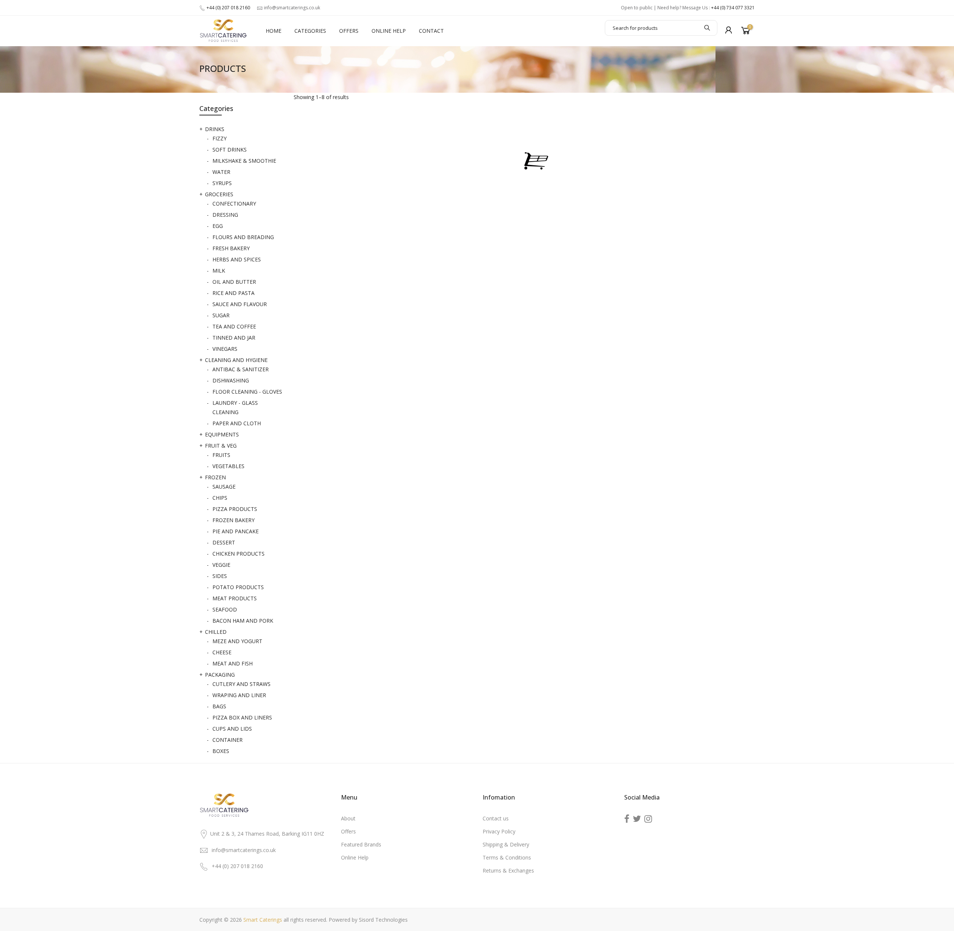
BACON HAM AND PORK (242, 620)
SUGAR (221, 315)
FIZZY (219, 138)
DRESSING (225, 214)
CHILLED (216, 631)
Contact (431, 30)
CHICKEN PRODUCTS (238, 553)
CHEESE (221, 652)
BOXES (220, 750)
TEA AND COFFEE (234, 326)
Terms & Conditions (507, 857)
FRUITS (221, 454)
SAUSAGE (224, 486)
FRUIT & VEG (221, 445)
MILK (218, 270)
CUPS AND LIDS (232, 728)
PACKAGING (220, 674)
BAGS (219, 706)
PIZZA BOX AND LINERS (242, 717)
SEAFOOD (224, 609)
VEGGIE (221, 564)
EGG (217, 225)
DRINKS (214, 129)
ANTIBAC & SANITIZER (240, 369)
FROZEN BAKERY (233, 520)
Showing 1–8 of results (321, 97)
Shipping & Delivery (506, 844)
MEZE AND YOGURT (237, 641)
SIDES (219, 575)
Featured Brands (361, 844)
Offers (348, 831)
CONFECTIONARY (234, 203)
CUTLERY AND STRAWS (241, 683)
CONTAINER (227, 739)
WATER (221, 171)
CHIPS (219, 497)
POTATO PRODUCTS (238, 587)
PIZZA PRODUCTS (234, 508)
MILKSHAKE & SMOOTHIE (244, 160)
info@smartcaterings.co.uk (292, 7)
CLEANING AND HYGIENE (236, 359)
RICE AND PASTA (233, 292)
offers (348, 30)
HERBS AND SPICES (236, 259)
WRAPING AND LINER (239, 695)
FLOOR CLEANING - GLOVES (247, 391)
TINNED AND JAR (233, 337)
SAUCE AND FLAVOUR (239, 304)
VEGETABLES (228, 466)
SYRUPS (222, 183)
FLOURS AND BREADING (243, 237)
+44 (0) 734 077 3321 (733, 7)
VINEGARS (224, 348)
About (348, 818)
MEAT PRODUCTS (234, 598)
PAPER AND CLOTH (236, 423)
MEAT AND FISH (232, 663)
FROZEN (215, 477)
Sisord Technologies (383, 919)
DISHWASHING (230, 380)
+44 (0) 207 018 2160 (228, 7)
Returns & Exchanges (508, 870)
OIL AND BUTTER (234, 281)
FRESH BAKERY (231, 248)
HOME (273, 30)
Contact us (496, 818)
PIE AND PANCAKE (235, 531)
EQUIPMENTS (222, 434)
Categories (310, 30)
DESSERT (223, 542)
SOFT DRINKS (229, 149)
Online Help (389, 30)
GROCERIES (219, 194)
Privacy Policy (499, 831)
